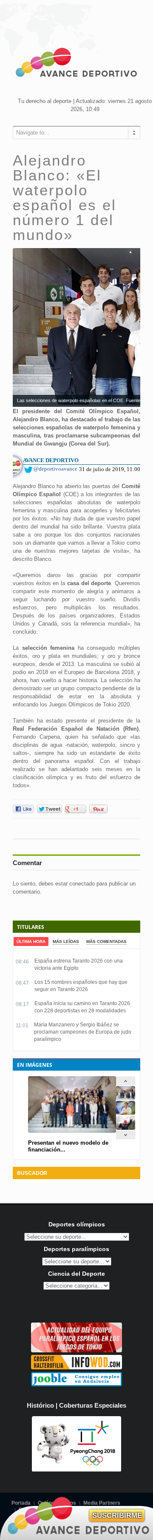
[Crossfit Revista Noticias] (76, 1367)
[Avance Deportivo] (76, 63)
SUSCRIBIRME (117, 1515)
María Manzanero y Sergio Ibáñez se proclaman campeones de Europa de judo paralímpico (82, 1032)
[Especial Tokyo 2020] (76, 1350)
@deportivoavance (55, 469)
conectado (82, 883)
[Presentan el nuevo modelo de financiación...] (125, 1098)
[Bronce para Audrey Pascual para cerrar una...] (125, 1128)
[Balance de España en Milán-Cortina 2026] (125, 1113)
